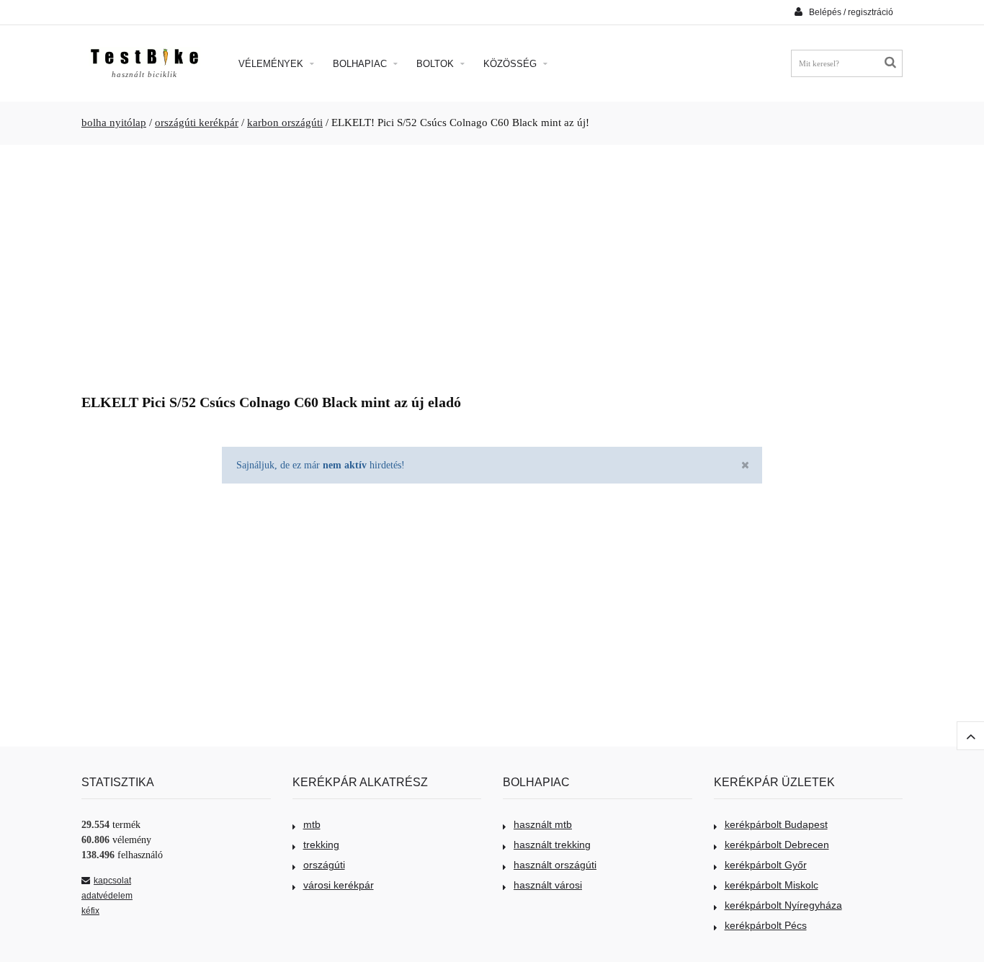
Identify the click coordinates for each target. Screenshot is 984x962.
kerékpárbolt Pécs (766, 925)
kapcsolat (112, 881)
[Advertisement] (492, 264)
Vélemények (272, 63)
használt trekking (552, 844)
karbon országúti (285, 122)
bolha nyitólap (113, 122)
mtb (312, 824)
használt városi (548, 885)
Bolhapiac (361, 63)
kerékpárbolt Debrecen (777, 844)
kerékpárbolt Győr (766, 864)
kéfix (90, 911)
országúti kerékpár (196, 122)
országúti (324, 864)
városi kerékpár (338, 885)
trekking (321, 844)
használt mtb (543, 824)
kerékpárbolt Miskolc (771, 885)
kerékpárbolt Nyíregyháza (783, 905)
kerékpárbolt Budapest (776, 824)
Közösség (511, 63)
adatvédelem (107, 896)
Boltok (436, 63)
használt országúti (555, 864)
